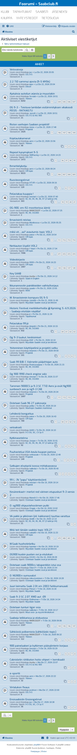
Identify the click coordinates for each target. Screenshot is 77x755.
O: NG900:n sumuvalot (23, 575)
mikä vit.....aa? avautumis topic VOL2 (31, 232)
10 (74, 460)
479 (59, 538)
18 (63, 202)
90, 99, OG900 (32, 213)
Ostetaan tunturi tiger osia (25, 607)
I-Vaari (32, 248)
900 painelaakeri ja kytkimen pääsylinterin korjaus (39, 645)
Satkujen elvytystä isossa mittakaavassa (33, 465)
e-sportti (15, 673)
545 (64, 102)
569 (74, 174)
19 (66, 202)
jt (29, 314)
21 (74, 202)
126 (64, 268)
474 (74, 254)
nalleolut (33, 468)
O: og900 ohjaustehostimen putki (29, 505)
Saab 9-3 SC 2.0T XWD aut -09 (28, 596)
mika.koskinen (35, 578)
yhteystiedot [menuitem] (27, 18)
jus (30, 72)
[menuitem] (10, 26)
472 (64, 254)
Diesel (28, 86)
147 (74, 626)
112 (64, 397)
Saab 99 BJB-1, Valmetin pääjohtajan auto (34, 361)
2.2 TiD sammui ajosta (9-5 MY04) (30, 81)
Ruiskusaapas (35, 364)
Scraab (32, 96)
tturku (32, 276)
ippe (31, 84)
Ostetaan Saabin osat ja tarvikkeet (41, 500)
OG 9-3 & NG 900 (33, 115)
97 (66, 160)
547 (74, 102)
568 (69, 174)
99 (74, 160)
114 (74, 397)
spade (32, 288)
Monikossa (34, 222)
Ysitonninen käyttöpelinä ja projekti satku (34, 348)
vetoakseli (16, 427)
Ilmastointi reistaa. (20, 219)
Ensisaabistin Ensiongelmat (26, 699)
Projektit (29, 129)
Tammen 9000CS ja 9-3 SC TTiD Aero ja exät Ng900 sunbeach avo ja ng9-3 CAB (40, 387)
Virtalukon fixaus (20, 687)
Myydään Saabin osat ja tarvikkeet (41, 302)
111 (59, 397)
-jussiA (32, 113)
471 (59, 254)
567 (64, 174)
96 (63, 160)
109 (74, 132)
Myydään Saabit (32, 591)
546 (69, 102)
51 (66, 422)
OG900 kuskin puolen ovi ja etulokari (31, 554)
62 (70, 331)
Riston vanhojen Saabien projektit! (29, 124)
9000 (27, 290)
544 (59, 102)
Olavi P (32, 568)
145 (64, 626)
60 (63, 331)
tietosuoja (50, 18)
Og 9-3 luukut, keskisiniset (25, 337)
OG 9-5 (28, 74)
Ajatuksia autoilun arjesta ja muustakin (32, 93)
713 (69, 240)
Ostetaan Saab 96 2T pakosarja (28, 403)
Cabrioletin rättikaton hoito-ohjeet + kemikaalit (37, 659)
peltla (31, 406)
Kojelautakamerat (20, 138)
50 (63, 422)
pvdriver (33, 690)
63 (74, 331)
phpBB (37, 745)
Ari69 (31, 430)
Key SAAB (15, 273)
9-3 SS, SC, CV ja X (34, 432)
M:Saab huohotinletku (22, 543)
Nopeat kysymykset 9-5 (24, 152)
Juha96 (32, 300)
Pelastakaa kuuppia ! (21, 193)
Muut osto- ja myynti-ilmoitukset (39, 612)
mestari (32, 196)
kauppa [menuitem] (6, 18)
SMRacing (34, 155)
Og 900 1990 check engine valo (28, 374)
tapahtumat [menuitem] (22, 12)
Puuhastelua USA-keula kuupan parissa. (33, 452)
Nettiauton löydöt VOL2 (23, 245)
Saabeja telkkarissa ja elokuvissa (29, 617)
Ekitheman (34, 599)
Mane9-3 (33, 498)
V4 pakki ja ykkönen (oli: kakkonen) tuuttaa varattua (40, 516)
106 (59, 132)
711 (59, 240)
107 (64, 132)
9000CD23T (34, 210)
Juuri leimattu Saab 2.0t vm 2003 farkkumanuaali (39, 586)
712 (64, 240)
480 (64, 538)
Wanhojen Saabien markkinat (38, 408)
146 (69, 626)
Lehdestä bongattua (21, 413)
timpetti (32, 326)
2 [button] (49, 56)
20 (70, 202)
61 (66, 331)
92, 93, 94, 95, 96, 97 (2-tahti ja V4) (41, 199)
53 (74, 422)
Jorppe (32, 441)
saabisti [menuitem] (42, 12)
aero (31, 141)
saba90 (32, 532)
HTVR (32, 183)
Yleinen (28, 98)
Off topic (29, 171)
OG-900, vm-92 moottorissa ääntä (30, 207)
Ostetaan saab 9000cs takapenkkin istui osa (35, 565)
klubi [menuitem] (5, 12)
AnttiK (32, 519)
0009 (31, 262)
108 (69, 132)
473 (69, 254)
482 (74, 538)
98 (70, 160)
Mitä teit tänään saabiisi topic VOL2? (31, 529)
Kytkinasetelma (19, 438)
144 (59, 626)
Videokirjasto (17, 259)
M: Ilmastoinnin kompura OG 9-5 (29, 297)
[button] (53, 56)
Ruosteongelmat (20, 180)
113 (69, 397)
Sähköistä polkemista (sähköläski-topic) (33, 631)
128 (74, 268)
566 (59, 174)
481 (69, 538)
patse (31, 235)
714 (74, 240)
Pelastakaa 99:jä (19, 323)
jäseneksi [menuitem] (59, 12)
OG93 (32, 557)
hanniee (32, 546)
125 (59, 268)
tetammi (32, 351)
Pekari (32, 589)
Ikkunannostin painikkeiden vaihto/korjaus (34, 285)
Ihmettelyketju (18, 166)
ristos (31, 127)
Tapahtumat (30, 316)
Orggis (32, 508)
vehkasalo (34, 455)
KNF (31, 340)
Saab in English (32, 278)
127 (69, 268)
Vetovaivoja (16, 69)
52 (70, 422)
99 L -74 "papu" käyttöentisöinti (28, 479)
